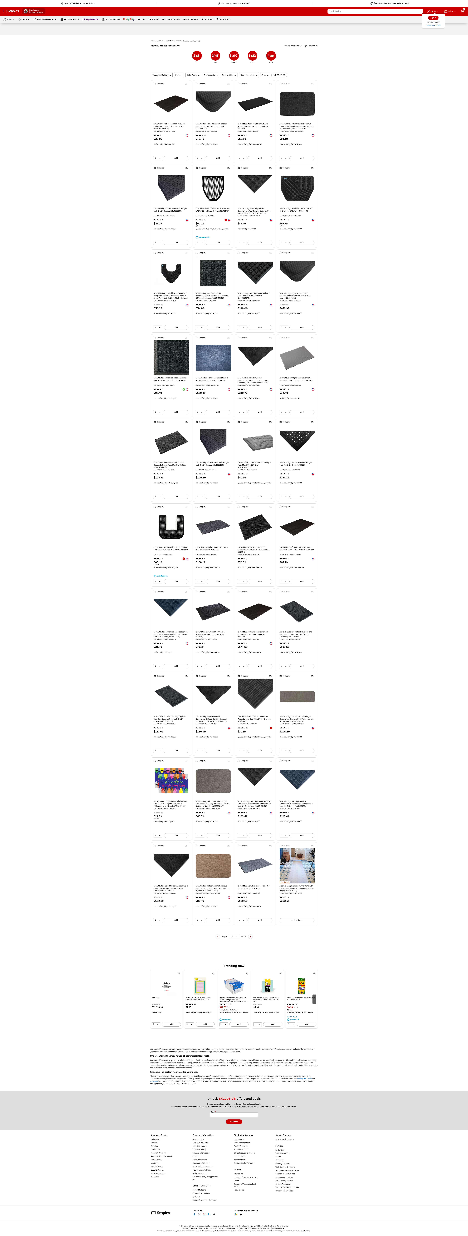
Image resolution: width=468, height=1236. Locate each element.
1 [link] (246, 135)
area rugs (154, 1081)
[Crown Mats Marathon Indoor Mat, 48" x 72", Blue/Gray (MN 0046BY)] (255, 865)
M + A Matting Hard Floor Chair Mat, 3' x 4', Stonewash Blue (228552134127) (212, 379)
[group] (166, 999)
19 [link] (204, 220)
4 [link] (204, 305)
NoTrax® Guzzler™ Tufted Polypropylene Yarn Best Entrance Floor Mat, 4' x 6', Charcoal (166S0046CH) (296, 634)
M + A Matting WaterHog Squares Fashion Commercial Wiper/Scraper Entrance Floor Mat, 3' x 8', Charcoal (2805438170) (254, 803)
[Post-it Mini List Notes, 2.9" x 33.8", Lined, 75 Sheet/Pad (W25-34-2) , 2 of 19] (200, 986)
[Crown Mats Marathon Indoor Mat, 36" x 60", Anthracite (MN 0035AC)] (213, 527)
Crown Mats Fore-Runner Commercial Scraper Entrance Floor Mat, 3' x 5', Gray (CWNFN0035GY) (170, 465)
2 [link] (246, 220)
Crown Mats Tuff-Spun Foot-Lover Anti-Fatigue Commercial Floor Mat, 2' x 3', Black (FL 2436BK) (169, 126)
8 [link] (288, 220)
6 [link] (162, 135)
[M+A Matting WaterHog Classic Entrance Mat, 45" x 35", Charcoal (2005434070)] (171, 357)
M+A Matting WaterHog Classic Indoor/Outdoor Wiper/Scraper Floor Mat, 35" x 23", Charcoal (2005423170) (212, 295)
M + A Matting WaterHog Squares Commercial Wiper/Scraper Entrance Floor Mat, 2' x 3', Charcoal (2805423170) (254, 211)
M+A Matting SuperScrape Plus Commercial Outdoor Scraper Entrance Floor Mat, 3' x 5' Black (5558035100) (211, 719)
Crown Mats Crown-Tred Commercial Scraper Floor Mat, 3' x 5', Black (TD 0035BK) (210, 634)
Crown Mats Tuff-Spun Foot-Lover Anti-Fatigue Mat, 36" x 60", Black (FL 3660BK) (297, 548)
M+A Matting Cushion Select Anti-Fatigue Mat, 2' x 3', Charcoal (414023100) (170, 209)
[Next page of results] (250, 937)
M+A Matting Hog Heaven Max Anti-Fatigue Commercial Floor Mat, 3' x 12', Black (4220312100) (295, 295)
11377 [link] (229, 1004)
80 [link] (163, 220)
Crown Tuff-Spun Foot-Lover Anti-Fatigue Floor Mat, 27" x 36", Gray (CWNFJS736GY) (254, 465)
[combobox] (375, 11)
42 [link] (247, 728)
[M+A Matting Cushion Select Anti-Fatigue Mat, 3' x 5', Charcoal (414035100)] (213, 442)
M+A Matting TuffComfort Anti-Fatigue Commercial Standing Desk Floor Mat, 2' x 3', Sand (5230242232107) (212, 888)
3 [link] (162, 389)
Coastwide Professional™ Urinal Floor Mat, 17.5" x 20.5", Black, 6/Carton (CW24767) (213, 209)
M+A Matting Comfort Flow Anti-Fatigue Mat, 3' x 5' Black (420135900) (296, 463)
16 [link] (246, 474)
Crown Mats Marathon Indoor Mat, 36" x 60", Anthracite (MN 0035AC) (212, 548)
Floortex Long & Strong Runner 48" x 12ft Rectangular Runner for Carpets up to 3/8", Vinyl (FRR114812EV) (297, 888)
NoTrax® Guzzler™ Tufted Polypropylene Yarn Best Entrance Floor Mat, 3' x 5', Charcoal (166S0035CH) (170, 719)
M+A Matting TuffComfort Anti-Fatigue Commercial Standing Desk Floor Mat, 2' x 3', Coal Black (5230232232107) (296, 126)
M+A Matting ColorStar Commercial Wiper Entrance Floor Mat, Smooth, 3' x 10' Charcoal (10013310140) (171, 888)
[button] (420, 11)
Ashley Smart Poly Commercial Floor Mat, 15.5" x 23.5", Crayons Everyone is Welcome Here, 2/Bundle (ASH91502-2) (170, 803)
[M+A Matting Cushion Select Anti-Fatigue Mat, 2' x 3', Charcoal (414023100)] (171, 188)
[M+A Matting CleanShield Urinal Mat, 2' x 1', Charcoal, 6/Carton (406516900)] (297, 188)
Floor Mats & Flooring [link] (173, 41)
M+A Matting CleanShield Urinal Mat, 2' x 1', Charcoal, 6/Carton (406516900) (296, 209)
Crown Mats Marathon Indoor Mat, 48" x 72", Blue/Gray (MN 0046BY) (254, 887)
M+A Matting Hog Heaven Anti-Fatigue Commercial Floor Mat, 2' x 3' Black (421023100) (211, 126)
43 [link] (195, 1004)
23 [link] (204, 474)
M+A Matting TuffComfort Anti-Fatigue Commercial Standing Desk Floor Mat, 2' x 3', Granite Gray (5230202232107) (212, 803)
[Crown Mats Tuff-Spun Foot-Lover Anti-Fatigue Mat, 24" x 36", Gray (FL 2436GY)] (297, 357)
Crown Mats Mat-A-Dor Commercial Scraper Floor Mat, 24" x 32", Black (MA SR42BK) (254, 549)
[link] (78, 3)
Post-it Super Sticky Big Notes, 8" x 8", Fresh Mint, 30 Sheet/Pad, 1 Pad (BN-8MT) (266, 1000)
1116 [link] (296, 1004)
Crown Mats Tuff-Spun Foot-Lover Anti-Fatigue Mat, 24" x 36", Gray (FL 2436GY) (296, 379)
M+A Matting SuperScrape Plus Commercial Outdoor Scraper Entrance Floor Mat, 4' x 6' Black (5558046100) (253, 380)
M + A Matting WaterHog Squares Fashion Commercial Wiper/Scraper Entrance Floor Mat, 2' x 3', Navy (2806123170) (171, 634)
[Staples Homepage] (11, 11)
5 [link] (162, 474)
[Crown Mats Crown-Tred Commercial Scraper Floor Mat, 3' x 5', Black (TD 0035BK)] (213, 611)
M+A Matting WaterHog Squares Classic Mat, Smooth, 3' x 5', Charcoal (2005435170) (254, 295)
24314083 (155, 998)
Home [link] (152, 41)
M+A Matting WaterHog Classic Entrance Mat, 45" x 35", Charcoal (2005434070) (170, 379)
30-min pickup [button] (292, 1017)
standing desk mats (304, 1078)
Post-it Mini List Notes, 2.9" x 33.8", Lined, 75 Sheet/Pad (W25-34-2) (198, 999)
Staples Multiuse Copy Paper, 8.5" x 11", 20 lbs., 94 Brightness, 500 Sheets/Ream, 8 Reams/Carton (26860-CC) (233, 1000)
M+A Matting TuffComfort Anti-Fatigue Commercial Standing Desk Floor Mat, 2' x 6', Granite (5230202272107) (296, 719)
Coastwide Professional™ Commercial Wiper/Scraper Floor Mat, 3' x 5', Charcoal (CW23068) (254, 719)
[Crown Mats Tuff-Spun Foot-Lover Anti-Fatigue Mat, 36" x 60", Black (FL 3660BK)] (297, 527)
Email (213, 1112)
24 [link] (247, 305)
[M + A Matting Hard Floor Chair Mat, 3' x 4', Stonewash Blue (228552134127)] (213, 357)
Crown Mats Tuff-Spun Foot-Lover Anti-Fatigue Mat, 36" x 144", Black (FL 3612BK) (253, 634)
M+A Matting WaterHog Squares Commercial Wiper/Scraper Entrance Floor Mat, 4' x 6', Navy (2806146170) (296, 803)
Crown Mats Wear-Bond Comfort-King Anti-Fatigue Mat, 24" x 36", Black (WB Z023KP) (253, 126)
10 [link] (205, 135)
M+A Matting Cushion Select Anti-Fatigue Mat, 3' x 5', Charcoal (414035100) (212, 463)
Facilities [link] (160, 41)
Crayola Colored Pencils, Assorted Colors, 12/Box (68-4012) (301, 999)
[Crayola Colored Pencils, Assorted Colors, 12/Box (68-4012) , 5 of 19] (301, 986)
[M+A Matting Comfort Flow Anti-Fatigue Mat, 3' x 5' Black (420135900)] (297, 442)
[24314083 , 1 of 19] (166, 986)
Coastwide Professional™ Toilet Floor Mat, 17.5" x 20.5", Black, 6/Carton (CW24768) (171, 548)
